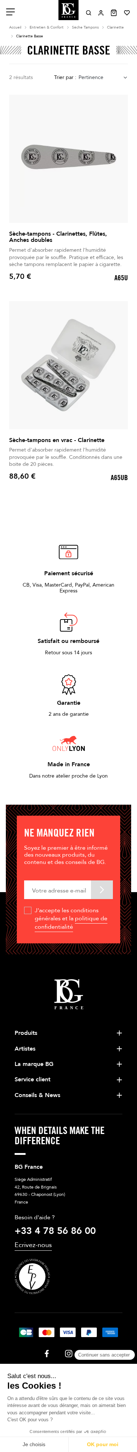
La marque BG (34, 1064)
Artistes (25, 1049)
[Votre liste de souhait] (127, 12)
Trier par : (65, 77)
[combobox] (103, 77)
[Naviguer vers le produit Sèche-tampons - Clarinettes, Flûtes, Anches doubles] (68, 159)
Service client (32, 1079)
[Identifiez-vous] (101, 13)
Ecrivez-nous (33, 1245)
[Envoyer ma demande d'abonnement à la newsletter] (102, 889)
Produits (26, 1033)
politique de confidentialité (71, 922)
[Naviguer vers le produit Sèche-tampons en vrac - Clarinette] (68, 365)
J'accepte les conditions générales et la (71, 918)
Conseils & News (37, 1095)
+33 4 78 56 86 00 (55, 1231)
